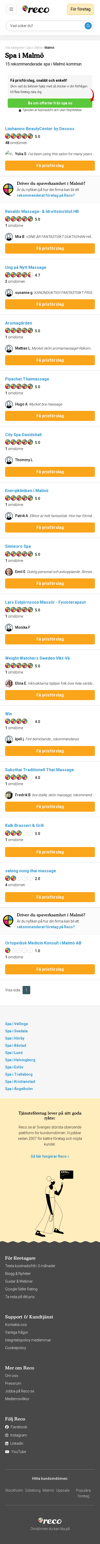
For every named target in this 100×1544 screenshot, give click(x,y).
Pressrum (13, 1383)
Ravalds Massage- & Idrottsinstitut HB (42, 211)
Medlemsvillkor (17, 1399)
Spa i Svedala (16, 1031)
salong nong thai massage (30, 870)
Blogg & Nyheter (18, 1274)
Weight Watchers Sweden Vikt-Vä (37, 658)
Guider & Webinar (19, 1281)
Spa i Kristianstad (20, 1082)
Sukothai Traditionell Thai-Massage (39, 769)
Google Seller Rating (21, 1289)
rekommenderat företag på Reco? (46, 195)
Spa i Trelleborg (19, 1074)
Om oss (11, 1376)
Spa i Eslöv (14, 1067)
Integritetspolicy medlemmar (28, 1340)
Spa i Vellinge (16, 1024)
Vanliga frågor (16, 1332)
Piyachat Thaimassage (27, 379)
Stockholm (14, 1490)
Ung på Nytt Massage (25, 267)
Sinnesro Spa (18, 546)
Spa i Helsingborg (20, 1060)
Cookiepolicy (15, 1348)
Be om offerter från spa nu (50, 103)
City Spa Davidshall (23, 434)
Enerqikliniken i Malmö (26, 490)
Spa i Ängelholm (19, 1089)
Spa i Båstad (15, 1045)
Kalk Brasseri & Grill (24, 825)
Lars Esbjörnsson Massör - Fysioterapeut (45, 602)
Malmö (48, 1490)
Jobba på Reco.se (19, 1391)
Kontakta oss (16, 1325)
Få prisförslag (50, 165)
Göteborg (33, 1490)
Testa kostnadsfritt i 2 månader (30, 1266)
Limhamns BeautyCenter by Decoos (39, 128)
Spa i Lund (14, 1053)
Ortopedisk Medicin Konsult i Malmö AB (43, 943)
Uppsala (62, 1490)
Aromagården (18, 323)
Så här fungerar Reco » (50, 1156)
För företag (81, 9)
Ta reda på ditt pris (20, 1297)
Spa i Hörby (14, 1038)
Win (8, 713)
